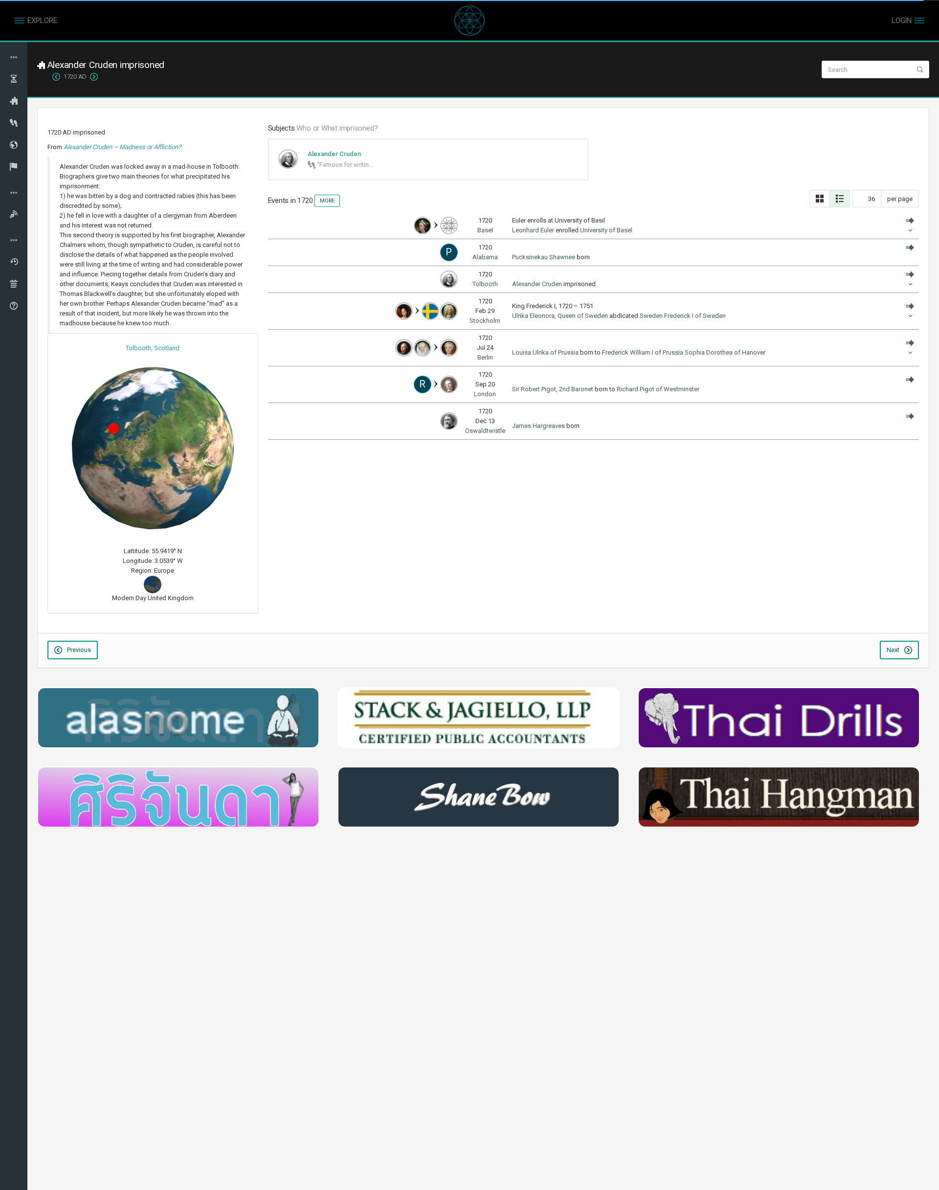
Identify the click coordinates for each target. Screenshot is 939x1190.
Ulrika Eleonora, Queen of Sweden (560, 315)
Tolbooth (485, 284)
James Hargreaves (538, 425)
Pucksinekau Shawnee (543, 257)
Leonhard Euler (533, 230)
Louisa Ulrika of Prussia (545, 352)
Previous (78, 649)
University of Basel (606, 230)
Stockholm (485, 320)
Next (894, 649)
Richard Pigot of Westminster (658, 389)
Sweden (651, 315)
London (485, 394)
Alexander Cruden (537, 284)
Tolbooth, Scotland (152, 348)
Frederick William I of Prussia (642, 352)
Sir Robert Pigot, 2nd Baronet (552, 389)
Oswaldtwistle (485, 430)
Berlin (485, 357)
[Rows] (839, 198)
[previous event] (58, 77)
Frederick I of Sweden (695, 315)
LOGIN (902, 20)
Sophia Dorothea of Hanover (725, 352)
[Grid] (819, 198)
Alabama (485, 257)
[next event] (92, 77)
